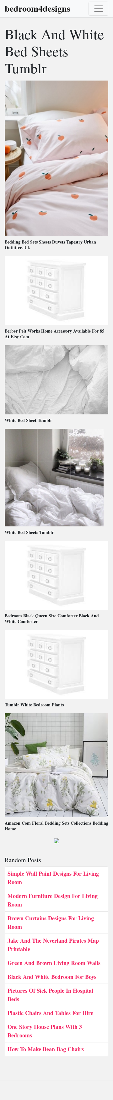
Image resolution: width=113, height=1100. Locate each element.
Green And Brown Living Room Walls (54, 963)
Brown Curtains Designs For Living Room (51, 922)
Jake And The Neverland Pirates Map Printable (53, 944)
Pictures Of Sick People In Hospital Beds (50, 994)
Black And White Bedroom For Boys (52, 977)
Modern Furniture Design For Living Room (53, 900)
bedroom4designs (37, 8)
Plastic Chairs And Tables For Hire (50, 1013)
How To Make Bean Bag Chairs (46, 1049)
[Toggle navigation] (98, 9)
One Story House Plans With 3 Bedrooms (45, 1031)
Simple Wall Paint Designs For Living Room (53, 877)
